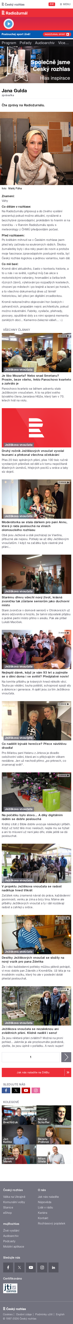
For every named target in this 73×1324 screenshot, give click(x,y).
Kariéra (42, 1212)
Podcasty (9, 1241)
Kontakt (43, 1218)
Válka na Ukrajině (14, 1196)
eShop (7, 1212)
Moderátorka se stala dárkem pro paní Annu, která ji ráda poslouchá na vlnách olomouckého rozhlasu (34, 526)
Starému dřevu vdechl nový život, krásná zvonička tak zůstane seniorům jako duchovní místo (35, 601)
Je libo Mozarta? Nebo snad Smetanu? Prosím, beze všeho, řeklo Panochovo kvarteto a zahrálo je (36, 379)
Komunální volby (14, 1202)
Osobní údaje (24, 1314)
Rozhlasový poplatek (51, 1223)
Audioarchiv (45, 43)
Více (63, 43)
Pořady (26, 43)
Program (9, 43)
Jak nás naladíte (48, 1196)
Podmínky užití (44, 1314)
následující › (66, 1057)
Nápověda (44, 1202)
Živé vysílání (11, 1230)
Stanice (8, 1207)
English (60, 1314)
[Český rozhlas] (13, 4)
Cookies (8, 1314)
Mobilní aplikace (13, 1246)
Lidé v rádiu (45, 1207)
